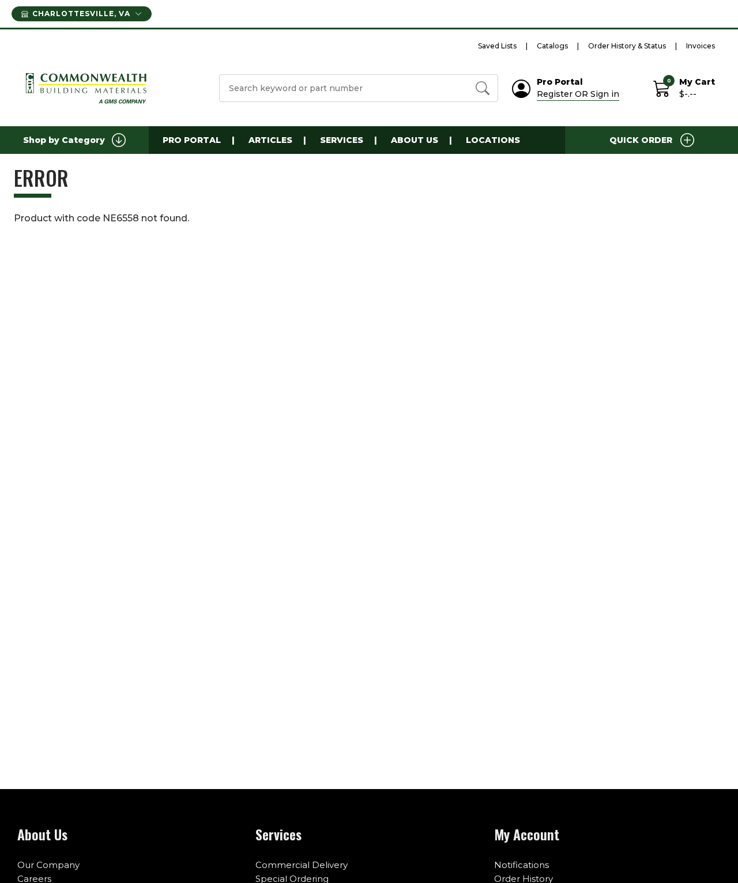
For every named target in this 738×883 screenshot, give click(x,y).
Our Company (48, 864)
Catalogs (552, 45)
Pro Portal (192, 140)
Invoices (700, 45)
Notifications (521, 864)
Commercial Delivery (301, 864)
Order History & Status (627, 45)
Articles (270, 140)
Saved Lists (497, 45)
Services (341, 140)
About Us (414, 140)
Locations (493, 140)
